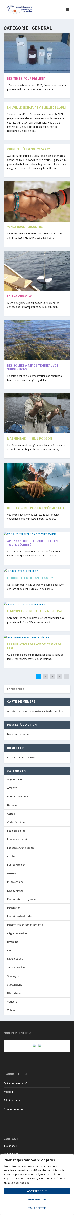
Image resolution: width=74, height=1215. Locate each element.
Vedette (12, 1001)
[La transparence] (37, 271)
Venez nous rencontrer (26, 226)
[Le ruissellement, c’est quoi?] (37, 571)
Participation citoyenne (21, 899)
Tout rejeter (37, 1208)
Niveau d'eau (15, 890)
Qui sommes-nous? (15, 1083)
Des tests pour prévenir (26, 78)
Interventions (15, 882)
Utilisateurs (14, 993)
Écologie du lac (16, 830)
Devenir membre (14, 1109)
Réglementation (17, 933)
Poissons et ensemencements (25, 924)
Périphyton (13, 907)
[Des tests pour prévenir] (37, 53)
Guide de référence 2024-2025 (29, 149)
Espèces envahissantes (20, 847)
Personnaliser (37, 1199)
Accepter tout (37, 1191)
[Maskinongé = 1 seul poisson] (37, 413)
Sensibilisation (16, 967)
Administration (13, 1100)
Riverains (12, 941)
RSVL (10, 950)
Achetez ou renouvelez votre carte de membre (35, 711)
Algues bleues (15, 779)
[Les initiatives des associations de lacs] (37, 637)
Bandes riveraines (17, 796)
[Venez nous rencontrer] (37, 201)
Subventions (14, 984)
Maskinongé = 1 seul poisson (29, 438)
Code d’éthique (16, 822)
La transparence (20, 296)
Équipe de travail (17, 839)
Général (12, 873)
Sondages (13, 976)
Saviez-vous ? (15, 958)
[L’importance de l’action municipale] (37, 604)
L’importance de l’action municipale (35, 611)
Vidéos (11, 1010)
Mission (8, 1091)
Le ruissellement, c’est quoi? (30, 578)
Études (11, 856)
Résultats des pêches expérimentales (37, 508)
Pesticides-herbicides (19, 916)
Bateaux (12, 805)
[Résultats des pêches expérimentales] (37, 483)
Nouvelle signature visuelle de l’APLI (36, 107)
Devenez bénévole (18, 734)
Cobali (11, 813)
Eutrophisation (16, 865)
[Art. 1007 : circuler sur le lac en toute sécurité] (37, 534)
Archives (12, 788)
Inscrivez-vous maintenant (23, 757)
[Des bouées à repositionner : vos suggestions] (37, 340)
